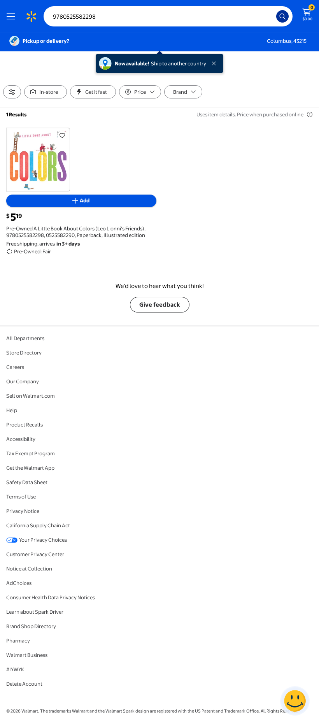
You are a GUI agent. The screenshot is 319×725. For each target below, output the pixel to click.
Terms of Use (21, 496)
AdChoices (19, 583)
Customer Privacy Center (35, 554)
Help (11, 410)
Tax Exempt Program (30, 453)
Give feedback (159, 304)
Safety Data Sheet (26, 482)
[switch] (45, 91)
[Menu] (12, 16)
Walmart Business (26, 655)
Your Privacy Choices (43, 540)
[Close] (215, 63)
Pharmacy (18, 640)
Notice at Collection (29, 568)
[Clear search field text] (272, 16)
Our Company (22, 381)
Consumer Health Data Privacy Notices (50, 597)
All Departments (25, 338)
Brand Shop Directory (31, 626)
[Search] (282, 16)
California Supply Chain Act (38, 525)
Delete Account (24, 684)
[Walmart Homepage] (31, 16)
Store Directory (24, 352)
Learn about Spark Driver (34, 612)
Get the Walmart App (30, 468)
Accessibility (20, 439)
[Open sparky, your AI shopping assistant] (295, 701)
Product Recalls (24, 424)
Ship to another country (178, 63)
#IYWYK (15, 669)
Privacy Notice (22, 511)
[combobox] (168, 16)
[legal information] (310, 114)
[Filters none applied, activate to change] (12, 91)
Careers (15, 367)
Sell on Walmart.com (30, 396)
